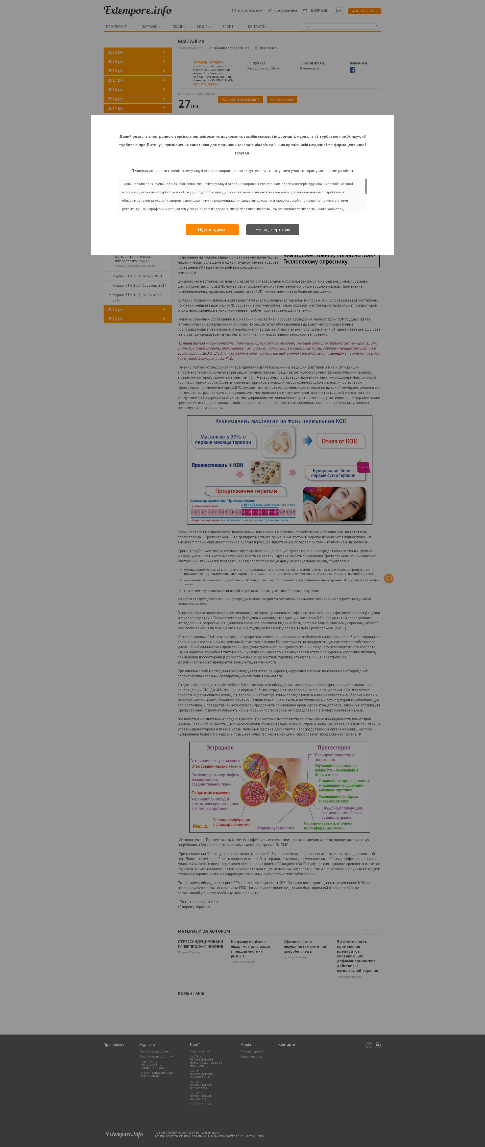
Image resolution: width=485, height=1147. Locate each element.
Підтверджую (212, 229)
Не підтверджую (272, 229)
